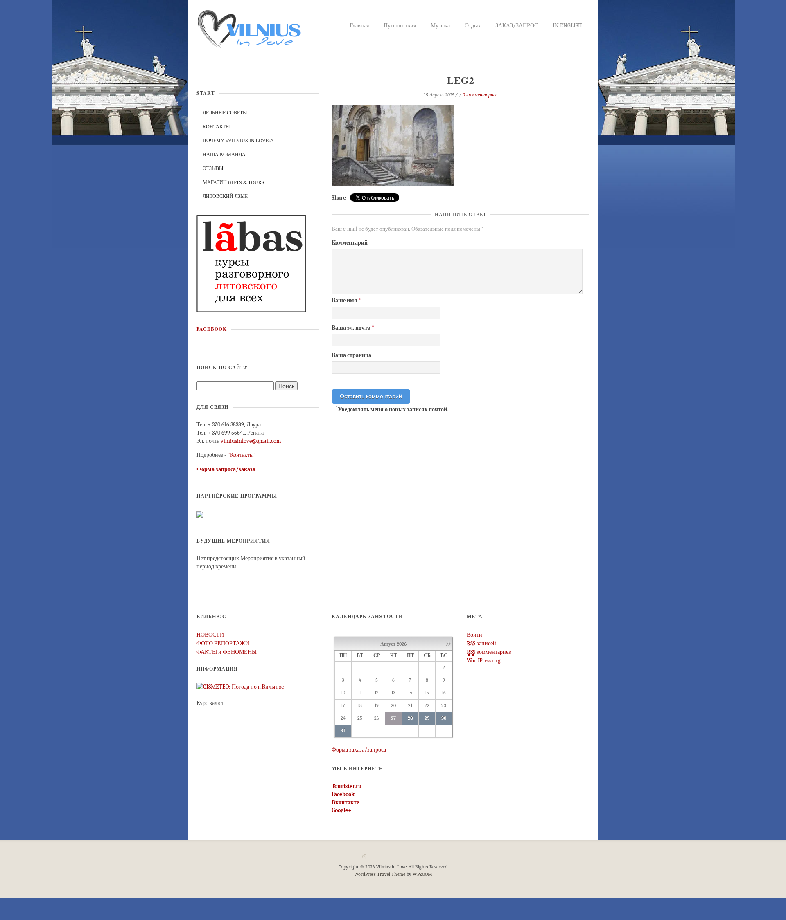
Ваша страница (351, 355)
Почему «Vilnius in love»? (238, 140)
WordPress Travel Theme (379, 874)
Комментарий (350, 242)
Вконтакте (345, 802)
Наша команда (224, 154)
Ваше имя (346, 300)
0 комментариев (480, 95)
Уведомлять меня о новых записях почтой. (393, 409)
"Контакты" (242, 454)
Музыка (440, 25)
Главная (359, 25)
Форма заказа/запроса (359, 749)
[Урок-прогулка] (251, 263)
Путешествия (400, 25)
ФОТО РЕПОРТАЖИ (222, 643)
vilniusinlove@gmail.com (251, 441)
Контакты (216, 126)
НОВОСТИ (210, 634)
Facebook (211, 328)
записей (481, 643)
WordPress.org (483, 660)
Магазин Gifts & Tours (233, 182)
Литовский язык (225, 196)
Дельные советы (225, 112)
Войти (474, 634)
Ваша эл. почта (353, 327)
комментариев (489, 651)
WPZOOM (422, 874)
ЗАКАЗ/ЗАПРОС (516, 25)
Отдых (473, 25)
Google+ (341, 810)
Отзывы (213, 168)
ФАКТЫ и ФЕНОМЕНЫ (226, 651)
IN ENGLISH (567, 25)
